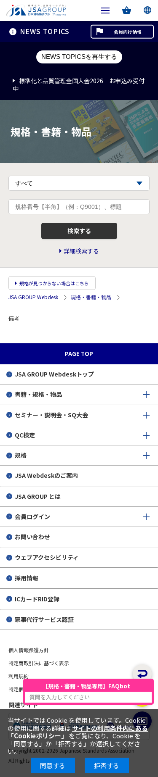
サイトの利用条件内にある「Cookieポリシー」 (78, 732)
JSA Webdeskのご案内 (46, 475)
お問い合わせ (32, 536)
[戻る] (142, 673)
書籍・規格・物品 (38, 394)
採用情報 (26, 578)
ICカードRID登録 (37, 599)
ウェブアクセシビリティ (47, 557)
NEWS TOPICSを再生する (79, 56)
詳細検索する (81, 251)
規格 (21, 455)
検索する (79, 231)
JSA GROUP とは (38, 496)
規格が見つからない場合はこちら (54, 283)
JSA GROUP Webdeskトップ (54, 374)
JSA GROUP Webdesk (33, 297)
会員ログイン (32, 516)
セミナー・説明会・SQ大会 (51, 415)
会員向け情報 (128, 31)
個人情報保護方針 (28, 649)
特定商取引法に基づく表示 (38, 662)
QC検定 (25, 435)
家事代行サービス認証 (44, 619)
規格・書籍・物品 (91, 297)
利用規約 (18, 676)
